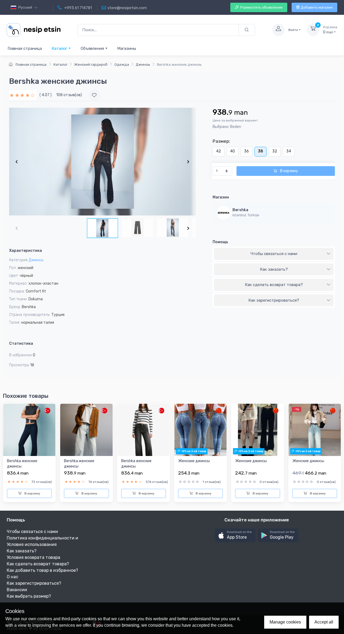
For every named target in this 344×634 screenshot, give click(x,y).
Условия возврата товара (33, 557)
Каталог (60, 48)
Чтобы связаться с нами (273, 253)
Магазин (221, 197)
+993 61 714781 (77, 8)
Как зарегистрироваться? (273, 300)
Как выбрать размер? (29, 596)
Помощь (220, 242)
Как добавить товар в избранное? (42, 570)
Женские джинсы (194, 461)
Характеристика (25, 250)
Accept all (323, 622)
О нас (12, 576)
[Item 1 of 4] (102, 161)
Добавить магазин (317, 7)
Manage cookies (285, 622)
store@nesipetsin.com (127, 8)
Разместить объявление (261, 7)
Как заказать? (274, 269)
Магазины (126, 48)
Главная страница (25, 48)
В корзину (288, 171)
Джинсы (143, 64)
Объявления (93, 48)
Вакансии (17, 589)
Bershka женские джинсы (22, 464)
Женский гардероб (91, 64)
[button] (235, 535)
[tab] (274, 254)
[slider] (23, 95)
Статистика (21, 343)
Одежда (121, 64)
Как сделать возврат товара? (274, 284)
